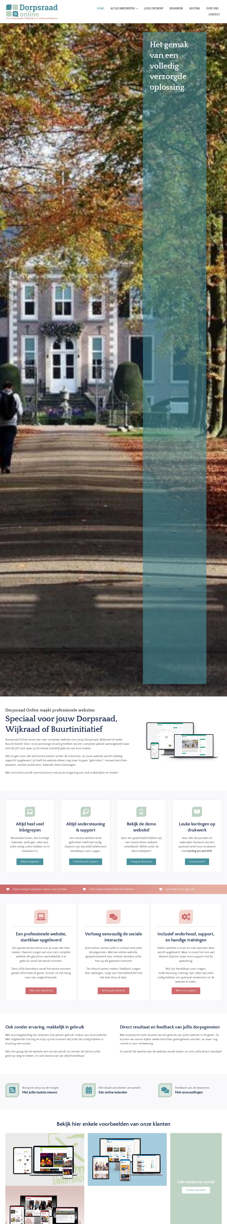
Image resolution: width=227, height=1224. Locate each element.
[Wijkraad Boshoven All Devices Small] (127, 1134)
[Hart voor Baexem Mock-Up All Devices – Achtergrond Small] (44, 1187)
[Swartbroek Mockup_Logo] (44, 1134)
